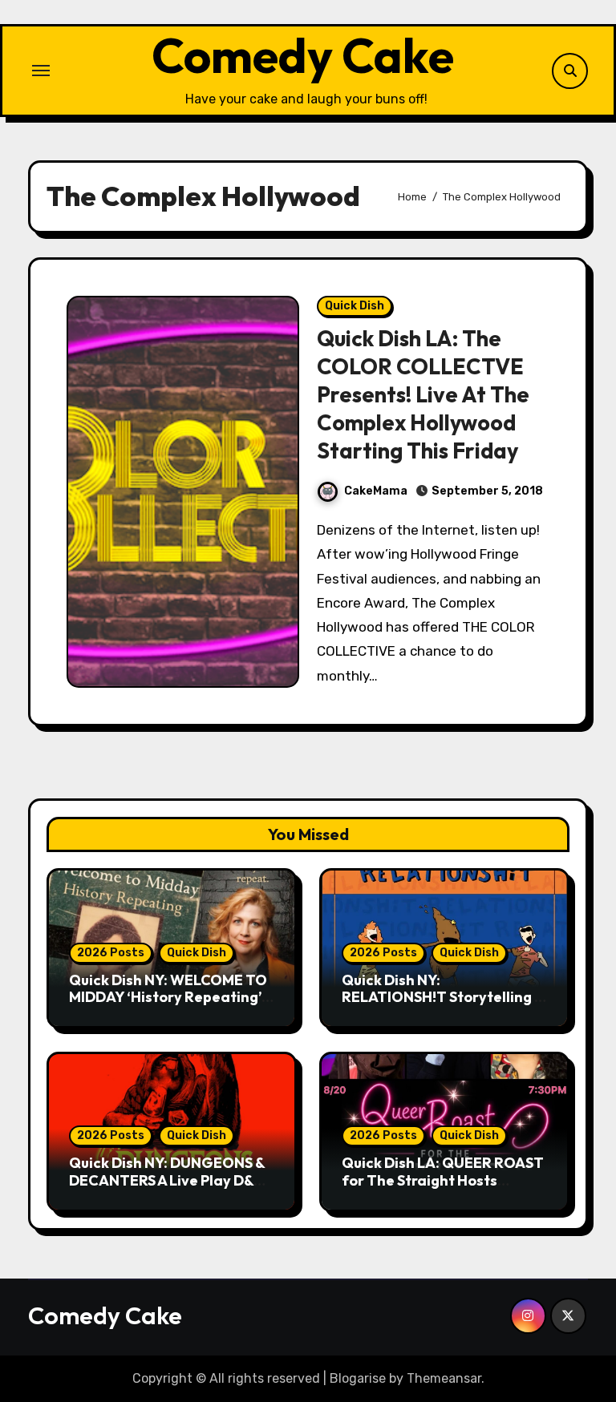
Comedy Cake (303, 55)
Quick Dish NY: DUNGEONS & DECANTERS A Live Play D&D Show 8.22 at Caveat (167, 1180)
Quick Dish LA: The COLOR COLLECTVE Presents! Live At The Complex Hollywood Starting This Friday (423, 394)
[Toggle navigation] (41, 70)
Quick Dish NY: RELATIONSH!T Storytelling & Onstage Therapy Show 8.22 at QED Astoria (443, 1006)
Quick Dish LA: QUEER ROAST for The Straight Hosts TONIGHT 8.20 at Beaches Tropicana (443, 1189)
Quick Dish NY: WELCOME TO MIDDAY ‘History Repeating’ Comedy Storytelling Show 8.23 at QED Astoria (168, 1006)
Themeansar (444, 1378)
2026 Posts (110, 953)
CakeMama (375, 491)
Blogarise (358, 1378)
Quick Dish (354, 306)
